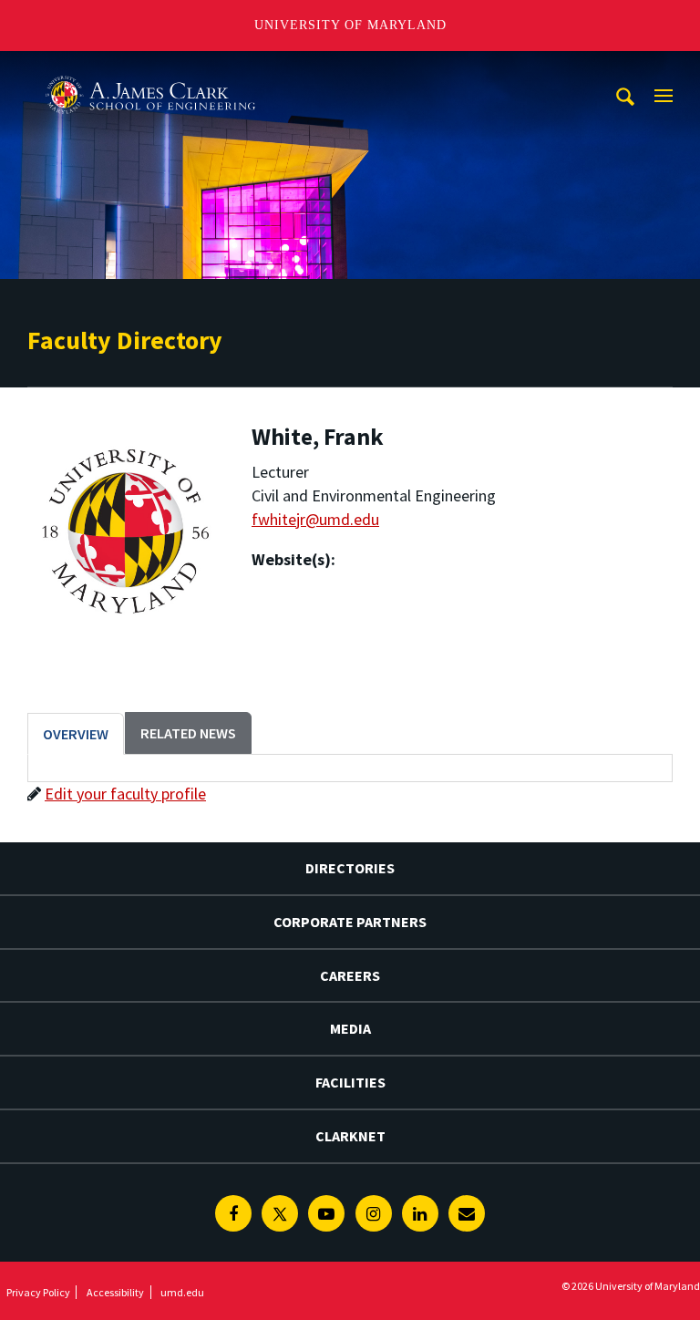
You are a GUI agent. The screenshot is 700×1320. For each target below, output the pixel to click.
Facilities (350, 1082)
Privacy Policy (38, 1292)
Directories (350, 868)
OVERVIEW (75, 734)
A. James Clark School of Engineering (150, 67)
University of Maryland (350, 25)
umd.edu (182, 1292)
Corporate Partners (350, 922)
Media (350, 1028)
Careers (350, 975)
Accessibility (115, 1292)
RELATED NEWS (188, 733)
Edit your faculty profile (125, 793)
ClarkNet (350, 1136)
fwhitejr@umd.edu (315, 519)
